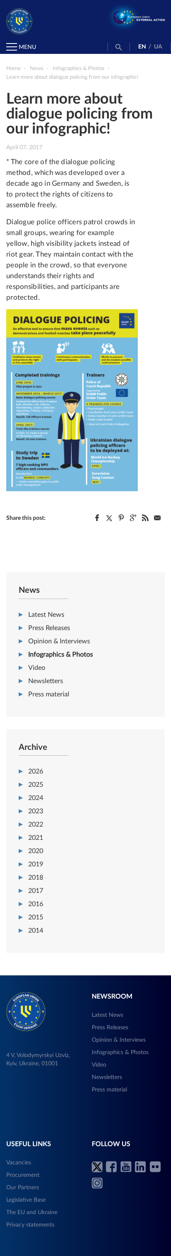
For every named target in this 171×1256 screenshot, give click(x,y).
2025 (35, 784)
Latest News (46, 614)
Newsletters (45, 681)
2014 (35, 930)
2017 (35, 890)
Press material (48, 694)
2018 (35, 877)
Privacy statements (30, 1225)
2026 (35, 771)
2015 (35, 917)
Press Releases (49, 628)
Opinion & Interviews (59, 641)
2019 (35, 864)
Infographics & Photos (60, 654)
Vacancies (18, 1163)
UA (158, 47)
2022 (35, 824)
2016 (35, 904)
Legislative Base (26, 1200)
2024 (35, 798)
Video (36, 667)
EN (142, 47)
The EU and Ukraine (31, 1212)
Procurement (22, 1175)
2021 (35, 837)
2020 (35, 851)
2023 (35, 811)
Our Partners (22, 1188)
